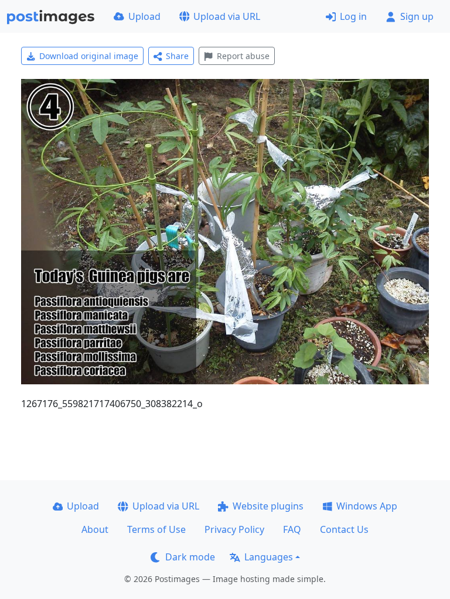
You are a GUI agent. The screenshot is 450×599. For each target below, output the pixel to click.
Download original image (88, 55)
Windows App (366, 506)
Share (177, 55)
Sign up (417, 16)
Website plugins (268, 506)
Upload (144, 16)
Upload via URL (226, 16)
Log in (353, 16)
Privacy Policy (234, 529)
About (94, 529)
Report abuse (243, 55)
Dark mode (190, 556)
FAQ (292, 529)
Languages (268, 556)
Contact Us (344, 529)
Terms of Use (156, 529)
